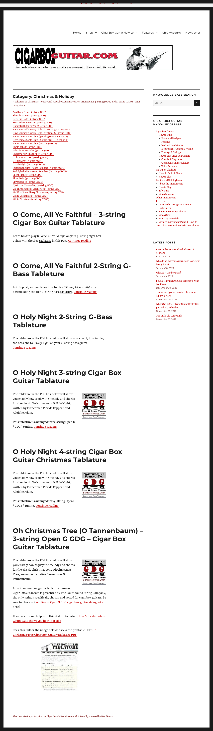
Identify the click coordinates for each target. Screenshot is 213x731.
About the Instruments (171, 183)
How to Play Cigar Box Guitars (174, 155)
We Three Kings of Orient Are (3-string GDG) (37, 188)
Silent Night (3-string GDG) (27, 175)
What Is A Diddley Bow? (168, 272)
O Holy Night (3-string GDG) (28, 161)
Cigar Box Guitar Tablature (175, 162)
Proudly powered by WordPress (96, 716)
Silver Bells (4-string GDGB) (28, 182)
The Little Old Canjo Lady (169, 315)
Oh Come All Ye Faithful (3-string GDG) (33, 154)
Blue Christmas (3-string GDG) (29, 115)
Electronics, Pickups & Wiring (177, 148)
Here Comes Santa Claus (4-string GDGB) (35, 143)
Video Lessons (169, 166)
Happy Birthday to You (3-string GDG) (33, 126)
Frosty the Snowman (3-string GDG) (32, 122)
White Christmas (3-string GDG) (30, 195)
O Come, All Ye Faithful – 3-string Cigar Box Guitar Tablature (69, 218)
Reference (161, 201)
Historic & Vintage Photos (172, 211)
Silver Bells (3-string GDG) (27, 178)
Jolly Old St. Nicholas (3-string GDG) (32, 150)
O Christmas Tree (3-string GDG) (30, 157)
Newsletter (192, 32)
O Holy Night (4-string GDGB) (29, 164)
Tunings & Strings (171, 152)
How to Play (165, 176)
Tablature (164, 190)
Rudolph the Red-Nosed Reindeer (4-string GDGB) (40, 171)
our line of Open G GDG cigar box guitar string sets (69, 602)
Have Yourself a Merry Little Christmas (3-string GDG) (42, 129)
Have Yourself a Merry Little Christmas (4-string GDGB (42, 133)
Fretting (165, 141)
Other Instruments (166, 197)
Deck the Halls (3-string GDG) (29, 119)
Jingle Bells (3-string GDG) (27, 147)
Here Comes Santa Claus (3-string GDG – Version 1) (40, 136)
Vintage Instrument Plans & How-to (178, 222)
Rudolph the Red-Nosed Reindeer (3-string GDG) (39, 168)
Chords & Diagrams (171, 159)
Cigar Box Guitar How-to (117, 32)
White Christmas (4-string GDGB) (31, 199)
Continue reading (79, 240)
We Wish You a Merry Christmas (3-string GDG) (38, 192)
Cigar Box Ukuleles (166, 169)
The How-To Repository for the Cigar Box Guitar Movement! (45, 716)
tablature (45, 240)
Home (77, 32)
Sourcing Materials (169, 218)
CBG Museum (171, 32)
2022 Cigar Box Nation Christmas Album (177, 225)
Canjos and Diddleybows (169, 180)
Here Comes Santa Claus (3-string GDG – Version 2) (40, 140)
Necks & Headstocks (172, 145)
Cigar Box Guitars (165, 131)
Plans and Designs (171, 138)
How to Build (165, 135)
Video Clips (164, 215)
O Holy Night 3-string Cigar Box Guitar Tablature (67, 376)
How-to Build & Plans (170, 173)
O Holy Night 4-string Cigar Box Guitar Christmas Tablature (67, 456)
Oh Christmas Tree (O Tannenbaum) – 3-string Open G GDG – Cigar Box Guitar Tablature (78, 539)
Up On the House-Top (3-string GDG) (33, 185)
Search (197, 105)
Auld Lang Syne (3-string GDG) (29, 112)
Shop (89, 32)
